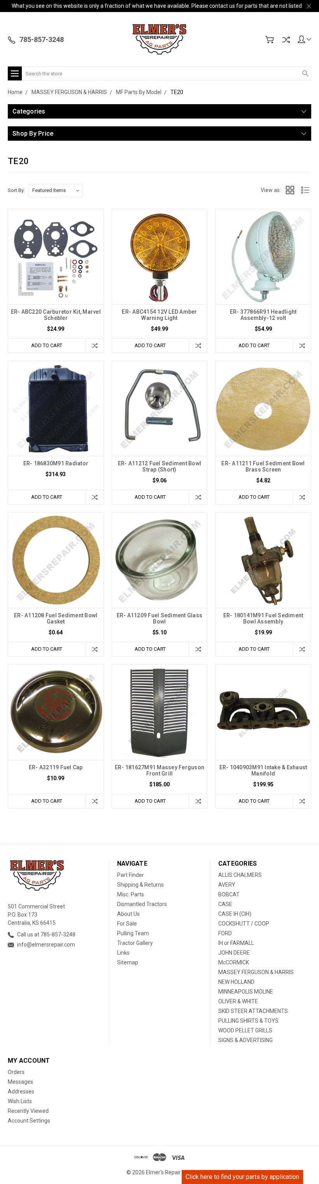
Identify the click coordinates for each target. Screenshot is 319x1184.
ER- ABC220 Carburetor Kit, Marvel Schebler (56, 315)
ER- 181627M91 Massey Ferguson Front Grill (159, 770)
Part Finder (130, 875)
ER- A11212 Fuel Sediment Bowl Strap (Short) (159, 466)
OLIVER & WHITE (238, 1001)
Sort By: (16, 190)
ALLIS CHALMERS (240, 875)
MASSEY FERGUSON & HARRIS (256, 972)
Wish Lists (20, 1101)
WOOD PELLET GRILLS (245, 1030)
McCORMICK (233, 962)
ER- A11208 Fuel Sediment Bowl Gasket (55, 618)
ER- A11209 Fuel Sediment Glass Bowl (160, 618)
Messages (20, 1082)
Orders (16, 1072)
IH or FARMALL (236, 943)
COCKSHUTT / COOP (243, 923)
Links (123, 953)
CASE (225, 904)
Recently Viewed (28, 1111)
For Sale (127, 923)
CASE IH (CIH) (234, 914)
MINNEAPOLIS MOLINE (245, 991)
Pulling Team (133, 933)
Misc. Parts (130, 894)
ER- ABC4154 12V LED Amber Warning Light (159, 315)
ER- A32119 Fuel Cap (56, 767)
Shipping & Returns (140, 885)
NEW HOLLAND (236, 982)
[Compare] (286, 39)
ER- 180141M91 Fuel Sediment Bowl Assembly (263, 618)
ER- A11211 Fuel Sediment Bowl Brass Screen (263, 466)
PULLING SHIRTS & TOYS (248, 1021)
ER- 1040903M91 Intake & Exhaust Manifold (263, 770)
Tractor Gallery (135, 943)
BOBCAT (229, 894)
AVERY (226, 885)
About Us (128, 914)
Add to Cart (46, 345)
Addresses (21, 1091)
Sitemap (127, 962)
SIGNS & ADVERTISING (245, 1040)
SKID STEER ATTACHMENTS (253, 1011)
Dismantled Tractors (142, 904)
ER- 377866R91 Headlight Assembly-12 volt (263, 315)
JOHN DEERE (234, 953)
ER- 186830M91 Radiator (56, 463)
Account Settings (29, 1121)
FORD (225, 933)
